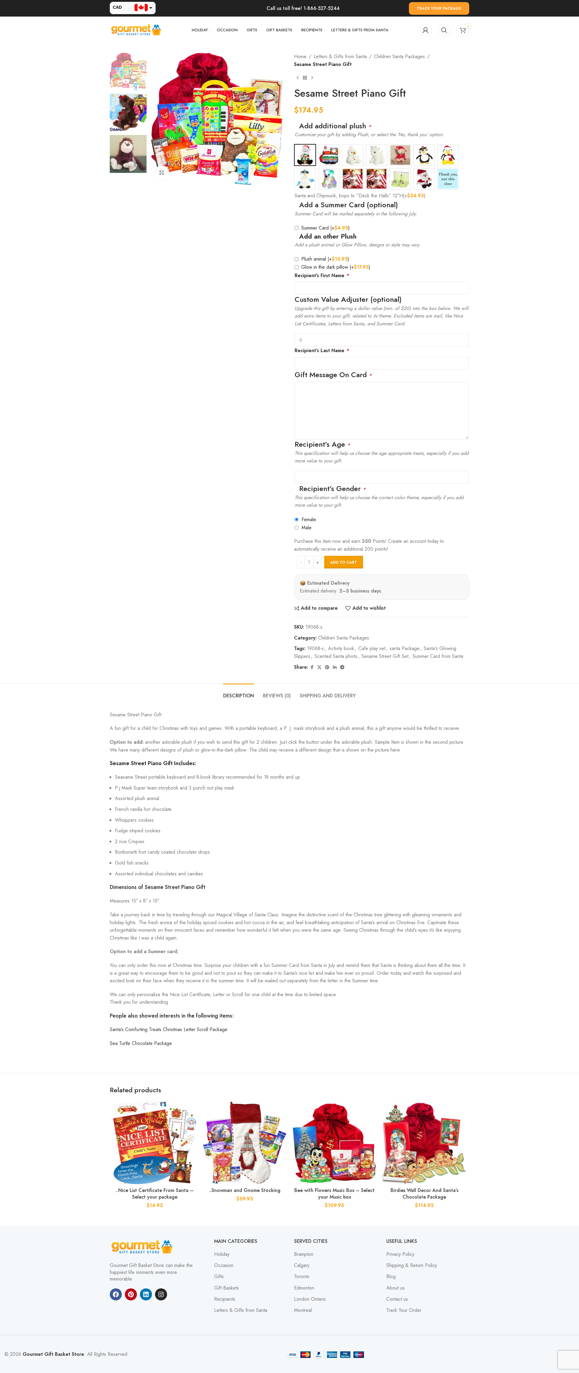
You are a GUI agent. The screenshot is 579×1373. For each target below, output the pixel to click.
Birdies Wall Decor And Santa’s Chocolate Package (424, 1193)
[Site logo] (137, 29)
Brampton (303, 1254)
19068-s (315, 648)
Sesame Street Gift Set (385, 656)
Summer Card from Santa (438, 656)
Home (300, 56)
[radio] (305, 155)
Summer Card (325, 227)
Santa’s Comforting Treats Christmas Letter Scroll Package (168, 1029)
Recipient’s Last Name (322, 350)
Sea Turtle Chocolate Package (141, 1043)
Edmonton (304, 1288)
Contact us (397, 1299)
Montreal (303, 1310)
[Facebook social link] (311, 667)
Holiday (221, 1254)
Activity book (341, 648)
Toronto (301, 1276)
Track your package (439, 8)
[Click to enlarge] (161, 172)
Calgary (301, 1265)
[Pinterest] (131, 1294)
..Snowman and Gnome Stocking (244, 1190)
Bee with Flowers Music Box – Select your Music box (334, 1193)
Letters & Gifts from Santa (340, 56)
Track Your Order (403, 1310)
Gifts (219, 1276)
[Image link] (143, 1246)
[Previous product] (297, 77)
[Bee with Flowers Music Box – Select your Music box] (334, 1142)
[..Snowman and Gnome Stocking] (244, 1142)
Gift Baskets (226, 1288)
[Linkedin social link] (334, 667)
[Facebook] (116, 1294)
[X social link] (319, 667)
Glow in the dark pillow (335, 267)
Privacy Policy (400, 1254)
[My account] (425, 30)
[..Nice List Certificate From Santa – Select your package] (155, 1142)
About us (395, 1288)
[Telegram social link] (342, 667)
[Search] (444, 30)
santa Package (404, 648)
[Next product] (312, 77)
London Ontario (310, 1299)
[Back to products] (304, 77)
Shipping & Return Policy (411, 1265)
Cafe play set (371, 648)
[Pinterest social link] (327, 667)
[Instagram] (161, 1294)
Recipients (224, 1299)
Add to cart (343, 562)
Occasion (223, 1265)
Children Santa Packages (399, 56)
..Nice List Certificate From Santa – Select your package (155, 1193)
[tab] (238, 692)
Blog (391, 1276)
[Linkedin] (146, 1294)
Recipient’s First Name (322, 275)
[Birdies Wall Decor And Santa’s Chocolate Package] (424, 1142)
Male (307, 527)
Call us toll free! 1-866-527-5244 (303, 8)
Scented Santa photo (336, 656)
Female (309, 519)
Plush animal (325, 258)
